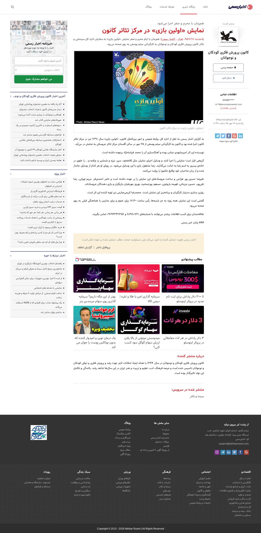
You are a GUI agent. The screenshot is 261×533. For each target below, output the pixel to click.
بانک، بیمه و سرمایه (241, 511)
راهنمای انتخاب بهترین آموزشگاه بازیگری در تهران (39, 263)
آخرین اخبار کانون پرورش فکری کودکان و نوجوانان (38, 96)
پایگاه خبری (188, 7)
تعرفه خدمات (167, 7)
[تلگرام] (222, 452)
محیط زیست (205, 499)
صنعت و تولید (244, 495)
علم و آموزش (205, 478)
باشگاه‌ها (126, 491)
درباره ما (165, 429)
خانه (205, 7)
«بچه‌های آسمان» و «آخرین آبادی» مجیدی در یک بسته (38, 128)
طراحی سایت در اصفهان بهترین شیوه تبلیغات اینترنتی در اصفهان (41, 184)
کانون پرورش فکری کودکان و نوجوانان (228, 55)
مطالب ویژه (125, 450)
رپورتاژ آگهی (125, 454)
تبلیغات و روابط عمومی (200, 503)
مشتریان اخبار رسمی (160, 438)
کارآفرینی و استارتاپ (241, 482)
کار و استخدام (244, 507)
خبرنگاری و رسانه (122, 438)
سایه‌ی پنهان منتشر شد (51, 312)
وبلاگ (148, 7)
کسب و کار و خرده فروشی (239, 499)
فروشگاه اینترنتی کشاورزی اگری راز (46, 191)
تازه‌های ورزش (124, 478)
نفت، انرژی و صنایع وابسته (238, 486)
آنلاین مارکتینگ (123, 434)
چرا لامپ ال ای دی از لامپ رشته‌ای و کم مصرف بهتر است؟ (38, 235)
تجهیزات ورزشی (123, 486)
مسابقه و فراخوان (42, 486)
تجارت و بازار (245, 478)
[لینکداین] (228, 452)
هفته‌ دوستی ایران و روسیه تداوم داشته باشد (40, 160)
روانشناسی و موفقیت (80, 482)
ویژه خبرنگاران (124, 446)
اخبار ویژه (59, 174)
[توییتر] (234, 452)
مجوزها (166, 434)
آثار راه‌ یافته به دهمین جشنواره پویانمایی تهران (40, 104)
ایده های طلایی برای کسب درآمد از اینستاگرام (41, 196)
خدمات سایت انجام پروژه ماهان (47, 202)
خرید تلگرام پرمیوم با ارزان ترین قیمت (45, 227)
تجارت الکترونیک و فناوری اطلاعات (235, 491)
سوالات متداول (162, 442)
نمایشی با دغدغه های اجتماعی (48, 288)
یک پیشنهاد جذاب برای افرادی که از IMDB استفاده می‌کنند (39, 305)
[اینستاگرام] (217, 452)
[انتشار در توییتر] (223, 135)
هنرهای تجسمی (163, 495)
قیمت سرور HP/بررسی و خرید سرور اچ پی (42, 207)
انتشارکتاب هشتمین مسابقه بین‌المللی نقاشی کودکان (40, 142)
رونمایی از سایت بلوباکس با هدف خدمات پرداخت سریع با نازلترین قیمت (39, 220)
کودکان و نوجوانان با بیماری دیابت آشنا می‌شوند (39, 115)
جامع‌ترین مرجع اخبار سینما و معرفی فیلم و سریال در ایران (39, 271)
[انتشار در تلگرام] (217, 135)
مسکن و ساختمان (243, 515)
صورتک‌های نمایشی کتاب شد (48, 120)
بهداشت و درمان (203, 482)
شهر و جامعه (205, 486)
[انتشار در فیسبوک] (228, 135)
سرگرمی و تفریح (82, 491)
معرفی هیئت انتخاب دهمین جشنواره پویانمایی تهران (37, 155)
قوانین (166, 446)
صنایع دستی (165, 499)
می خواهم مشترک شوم (39, 79)
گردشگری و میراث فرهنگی (199, 495)
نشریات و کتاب (164, 482)
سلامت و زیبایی (83, 478)
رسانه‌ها (167, 478)
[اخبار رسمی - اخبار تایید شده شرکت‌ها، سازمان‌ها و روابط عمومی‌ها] (240, 7)
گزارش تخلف (85, 247)
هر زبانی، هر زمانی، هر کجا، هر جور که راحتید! (41, 212)
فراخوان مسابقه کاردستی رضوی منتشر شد (42, 135)
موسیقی (167, 491)
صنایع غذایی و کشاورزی (240, 503)
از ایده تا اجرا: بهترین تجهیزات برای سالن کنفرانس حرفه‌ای (39, 281)
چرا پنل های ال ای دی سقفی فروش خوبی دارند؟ (40, 242)
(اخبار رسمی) (168, 39)
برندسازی (126, 442)
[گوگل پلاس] (246, 452)
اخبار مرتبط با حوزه (54, 256)
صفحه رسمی (227, 67)
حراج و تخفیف (43, 478)
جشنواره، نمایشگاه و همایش (37, 482)
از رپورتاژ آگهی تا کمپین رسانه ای (154, 450)
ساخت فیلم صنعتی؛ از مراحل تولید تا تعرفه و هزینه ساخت (38, 295)
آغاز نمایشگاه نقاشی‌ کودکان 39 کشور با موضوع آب (38, 150)
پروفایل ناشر (102, 247)
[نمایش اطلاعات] (228, 108)
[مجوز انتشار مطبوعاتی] (39, 433)
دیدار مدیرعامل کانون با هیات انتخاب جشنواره (40, 109)
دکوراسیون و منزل (82, 495)
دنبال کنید (227, 78)
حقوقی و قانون (204, 491)
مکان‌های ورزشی (123, 482)
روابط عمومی (124, 429)
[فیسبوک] (240, 452)
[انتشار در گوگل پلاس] (234, 135)
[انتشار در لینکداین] (240, 135)
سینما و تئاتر (197, 396)
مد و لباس (85, 486)
